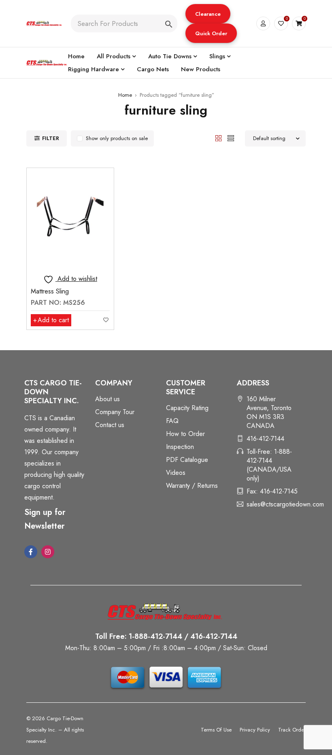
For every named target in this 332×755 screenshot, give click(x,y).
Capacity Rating (187, 408)
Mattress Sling (50, 291)
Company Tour (114, 412)
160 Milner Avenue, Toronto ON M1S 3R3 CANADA (269, 412)
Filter (50, 138)
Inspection (180, 446)
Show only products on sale (117, 138)
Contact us (109, 425)
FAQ (172, 420)
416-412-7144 (265, 438)
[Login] (263, 23)
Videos (175, 472)
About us (107, 399)
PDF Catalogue (187, 459)
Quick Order (211, 33)
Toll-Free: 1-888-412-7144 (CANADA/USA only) (269, 465)
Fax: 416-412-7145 (272, 491)
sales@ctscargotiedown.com (285, 504)
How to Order (185, 433)
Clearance (208, 14)
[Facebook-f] (30, 551)
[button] (207, 13)
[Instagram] (47, 551)
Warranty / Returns (192, 485)
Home (125, 95)
